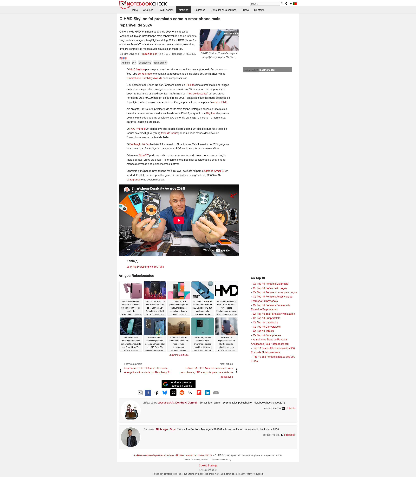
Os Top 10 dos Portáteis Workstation (274, 314)
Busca (245, 10)
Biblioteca (199, 10)
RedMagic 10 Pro (139, 144)
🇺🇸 (121, 58)
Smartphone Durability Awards (144, 78)
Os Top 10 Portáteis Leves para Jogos (275, 292)
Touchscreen (160, 62)
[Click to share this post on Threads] (156, 393)
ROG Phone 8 (137, 129)
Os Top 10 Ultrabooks (265, 322)
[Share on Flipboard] (199, 392)
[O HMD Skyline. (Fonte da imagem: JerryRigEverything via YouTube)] (219, 40)
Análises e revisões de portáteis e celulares (154, 455)
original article (166, 402)
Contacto (259, 10)
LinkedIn (290, 408)
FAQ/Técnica (166, 10)
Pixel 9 (190, 85)
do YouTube (145, 73)
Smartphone (144, 62)
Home (134, 10)
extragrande (134, 179)
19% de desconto (197, 93)
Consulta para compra (223, 10)
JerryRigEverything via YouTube (145, 266)
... (128, 58)
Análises (148, 10)
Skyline (210, 113)
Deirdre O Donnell (186, 402)
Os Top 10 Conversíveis (267, 326)
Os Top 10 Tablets (263, 331)
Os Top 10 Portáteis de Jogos (270, 288)
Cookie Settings (208, 465)
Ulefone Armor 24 (214, 171)
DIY (134, 62)
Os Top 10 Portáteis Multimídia (270, 283)
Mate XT (144, 155)
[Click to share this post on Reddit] (182, 392)
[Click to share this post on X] (173, 392)
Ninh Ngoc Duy (165, 429)
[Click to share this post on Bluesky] (165, 393)
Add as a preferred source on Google (181, 383)
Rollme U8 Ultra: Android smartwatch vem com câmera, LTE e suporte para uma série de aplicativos (206, 372)
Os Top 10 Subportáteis (266, 318)
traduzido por (149, 54)
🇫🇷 (125, 58)
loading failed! (251, 70)
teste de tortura (169, 133)
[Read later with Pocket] (190, 392)
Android (126, 62)
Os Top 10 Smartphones (267, 335)
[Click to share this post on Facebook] (148, 393)
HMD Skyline (137, 69)
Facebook (289, 435)
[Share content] (140, 393)
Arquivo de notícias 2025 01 (199, 455)
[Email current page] (216, 393)
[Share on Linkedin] (207, 392)
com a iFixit (220, 102)
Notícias (183, 10)
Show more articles (178, 354)
